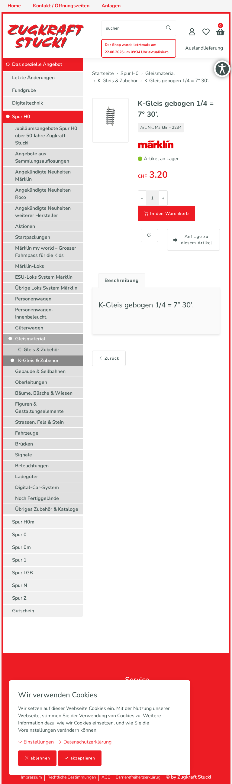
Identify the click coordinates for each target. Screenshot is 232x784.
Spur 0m (21, 547)
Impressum (31, 777)
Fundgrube (24, 90)
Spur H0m (23, 522)
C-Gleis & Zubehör (38, 349)
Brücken (24, 444)
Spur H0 (21, 116)
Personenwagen (33, 299)
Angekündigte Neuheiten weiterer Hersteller (43, 212)
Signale (23, 455)
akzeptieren (82, 758)
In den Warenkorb (169, 213)
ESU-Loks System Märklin (43, 277)
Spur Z (19, 598)
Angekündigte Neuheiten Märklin (43, 176)
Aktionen (25, 226)
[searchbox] (131, 28)
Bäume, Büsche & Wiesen (43, 393)
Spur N (19, 585)
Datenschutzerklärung (86, 742)
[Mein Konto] (192, 32)
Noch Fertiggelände (37, 498)
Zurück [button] (112, 358)
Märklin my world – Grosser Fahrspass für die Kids (45, 252)
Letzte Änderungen (33, 77)
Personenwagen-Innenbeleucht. (34, 313)
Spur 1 (19, 560)
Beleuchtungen (32, 465)
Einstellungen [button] (38, 742)
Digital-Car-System (37, 487)
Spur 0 (19, 534)
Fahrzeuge (26, 433)
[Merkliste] (206, 32)
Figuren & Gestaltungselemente (39, 408)
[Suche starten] (169, 28)
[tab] (119, 279)
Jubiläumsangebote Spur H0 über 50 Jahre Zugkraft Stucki (46, 135)
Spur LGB (22, 572)
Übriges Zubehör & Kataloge (46, 509)
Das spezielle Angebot (37, 64)
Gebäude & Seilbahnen (40, 371)
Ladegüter (26, 476)
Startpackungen (32, 237)
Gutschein (23, 610)
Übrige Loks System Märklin (46, 288)
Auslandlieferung (204, 48)
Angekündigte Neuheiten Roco (43, 194)
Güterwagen (29, 328)
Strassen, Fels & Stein (39, 422)
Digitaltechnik (27, 103)
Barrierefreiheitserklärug (138, 777)
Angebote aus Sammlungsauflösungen (42, 157)
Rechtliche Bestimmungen (71, 777)
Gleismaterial (30, 338)
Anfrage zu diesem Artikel (196, 240)
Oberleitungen (31, 382)
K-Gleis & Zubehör (38, 360)
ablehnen (40, 758)
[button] (220, 32)
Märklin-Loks (29, 266)
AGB (106, 777)
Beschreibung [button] (122, 280)
